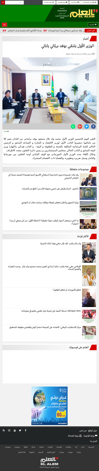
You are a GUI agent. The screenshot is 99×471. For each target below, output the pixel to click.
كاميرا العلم (51, 452)
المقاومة (59, 447)
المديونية (31, 452)
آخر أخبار (91, 30)
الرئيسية (92, 25)
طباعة (5, 131)
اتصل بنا (93, 441)
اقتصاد (50, 447)
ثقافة (26, 447)
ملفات (41, 447)
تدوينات (8, 447)
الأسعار (40, 452)
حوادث (61, 452)
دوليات (70, 452)
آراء (76, 447)
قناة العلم (21, 452)
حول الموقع (92, 430)
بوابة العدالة (48, 2)
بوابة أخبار (74, 2)
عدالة (33, 447)
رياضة (79, 452)
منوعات (17, 447)
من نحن (83, 430)
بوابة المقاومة (62, 2)
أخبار (82, 447)
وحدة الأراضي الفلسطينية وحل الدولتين (33, 30)
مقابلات (68, 447)
